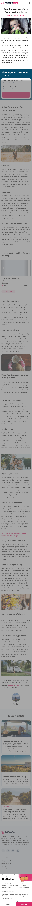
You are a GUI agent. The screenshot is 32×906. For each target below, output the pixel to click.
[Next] (26, 268)
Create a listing (6, 863)
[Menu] (29, 3)
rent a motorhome (13, 685)
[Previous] (3, 268)
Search (16, 95)
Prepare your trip (18, 15)
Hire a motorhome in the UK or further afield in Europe (13, 534)
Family (8, 15)
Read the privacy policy (7, 898)
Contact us (5, 869)
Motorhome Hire (6, 861)
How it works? (6, 866)
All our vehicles (8, 292)
